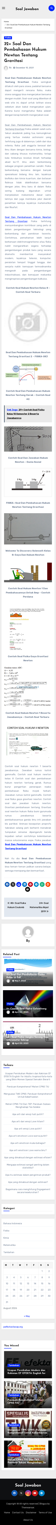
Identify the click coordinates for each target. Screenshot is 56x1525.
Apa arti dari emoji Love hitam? (28, 1121)
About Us (28, 1520)
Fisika (8, 38)
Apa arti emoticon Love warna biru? (28, 1150)
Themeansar (27, 1507)
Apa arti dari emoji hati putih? (28, 1114)
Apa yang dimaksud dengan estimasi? (28, 1182)
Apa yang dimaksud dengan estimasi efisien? (28, 1157)
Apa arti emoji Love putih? (28, 1128)
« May (27, 1316)
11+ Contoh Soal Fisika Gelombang (26, 1009)
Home (7, 1512)
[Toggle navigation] (3, 8)
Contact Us (18, 1512)
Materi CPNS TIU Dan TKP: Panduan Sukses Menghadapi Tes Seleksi (26, 1463)
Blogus (43, 1503)
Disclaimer (31, 1512)
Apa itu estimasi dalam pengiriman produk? (28, 1175)
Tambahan (8, 1252)
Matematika (9, 1245)
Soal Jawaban (27, 9)
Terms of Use (45, 1512)
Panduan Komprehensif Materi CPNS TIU (28, 1086)
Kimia (6, 1238)
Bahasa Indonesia (12, 1223)
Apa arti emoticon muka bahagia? (28, 1143)
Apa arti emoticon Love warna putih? (28, 1136)
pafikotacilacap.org (13, 1327)
